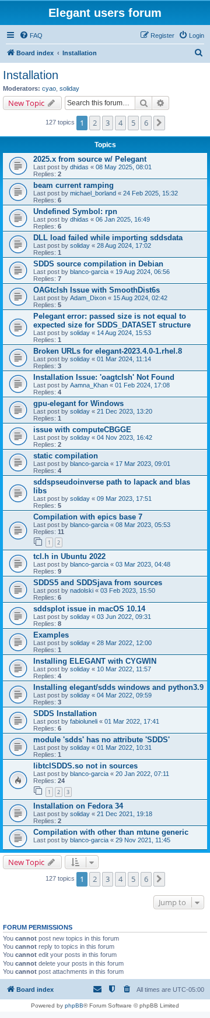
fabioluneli (83, 721)
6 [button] (146, 123)
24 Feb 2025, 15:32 (150, 193)
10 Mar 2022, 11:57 (124, 668)
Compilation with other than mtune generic (110, 832)
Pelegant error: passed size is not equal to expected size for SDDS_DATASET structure (112, 320)
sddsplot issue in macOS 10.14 (89, 608)
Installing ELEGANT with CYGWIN (94, 661)
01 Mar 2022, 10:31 (124, 747)
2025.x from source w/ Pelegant (89, 159)
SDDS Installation (65, 713)
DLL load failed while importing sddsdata (108, 237)
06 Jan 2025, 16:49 (123, 219)
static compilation (65, 455)
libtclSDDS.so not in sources (85, 765)
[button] (159, 123)
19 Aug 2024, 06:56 (143, 271)
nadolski (81, 590)
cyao (49, 88)
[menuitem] (31, 35)
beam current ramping (73, 185)
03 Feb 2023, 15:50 (127, 590)
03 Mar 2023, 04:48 (143, 564)
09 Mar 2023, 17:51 (124, 498)
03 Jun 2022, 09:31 (124, 616)
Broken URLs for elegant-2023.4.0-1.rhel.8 (107, 351)
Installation (30, 75)
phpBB (74, 1005)
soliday (69, 88)
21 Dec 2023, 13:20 (124, 411)
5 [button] (133, 123)
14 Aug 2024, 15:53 (124, 332)
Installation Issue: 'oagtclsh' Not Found (103, 377)
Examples (51, 635)
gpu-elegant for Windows (78, 403)
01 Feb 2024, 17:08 (142, 385)
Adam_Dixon (88, 297)
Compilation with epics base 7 (87, 516)
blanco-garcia (89, 271)
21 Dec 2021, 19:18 (124, 813)
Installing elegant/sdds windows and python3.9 (118, 687)
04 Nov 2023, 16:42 (124, 437)
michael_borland (93, 193)
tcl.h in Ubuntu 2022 (69, 556)
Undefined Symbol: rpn (75, 211)
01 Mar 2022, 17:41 (131, 721)
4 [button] (120, 123)
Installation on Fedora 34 (78, 806)
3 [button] (108, 123)
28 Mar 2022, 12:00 (124, 642)
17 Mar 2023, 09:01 (143, 463)
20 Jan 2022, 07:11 (142, 773)
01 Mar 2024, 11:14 (124, 358)
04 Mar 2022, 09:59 (124, 695)
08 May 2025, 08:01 (124, 166)
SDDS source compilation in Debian (98, 263)
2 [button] (95, 123)
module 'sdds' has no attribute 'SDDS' (101, 739)
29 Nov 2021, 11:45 (143, 840)
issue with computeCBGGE (82, 429)
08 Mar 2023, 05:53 (143, 524)
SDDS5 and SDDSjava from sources (97, 582)
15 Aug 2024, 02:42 (140, 297)
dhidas (79, 166)
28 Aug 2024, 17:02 (124, 245)
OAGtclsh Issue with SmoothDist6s (96, 290)
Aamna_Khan (89, 385)
